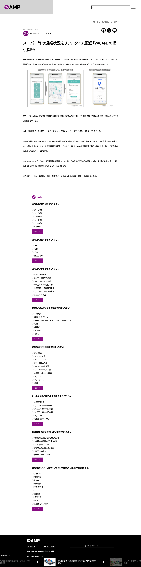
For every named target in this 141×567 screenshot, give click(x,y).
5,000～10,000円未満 (43, 405)
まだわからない (40, 451)
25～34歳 (38, 213)
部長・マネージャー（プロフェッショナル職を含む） (52, 320)
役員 (36, 324)
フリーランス (39, 330)
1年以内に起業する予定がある (46, 441)
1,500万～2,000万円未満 (44, 291)
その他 (36, 252)
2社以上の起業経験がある (44, 448)
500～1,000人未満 (41, 366)
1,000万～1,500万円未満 (44, 288)
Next (103, 561)
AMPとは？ (31, 546)
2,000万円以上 (40, 295)
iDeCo (36, 480)
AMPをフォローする (93, 546)
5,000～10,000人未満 (43, 373)
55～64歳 (38, 223)
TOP (93, 21)
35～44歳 (38, 216)
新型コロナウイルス (32, 29)
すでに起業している (41, 444)
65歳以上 (38, 226)
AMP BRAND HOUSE (35, 556)
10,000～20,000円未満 (43, 409)
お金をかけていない (42, 419)
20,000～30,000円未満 (43, 412)
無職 (36, 383)
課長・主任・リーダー (42, 317)
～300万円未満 (40, 274)
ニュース (100, 21)
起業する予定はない (42, 454)
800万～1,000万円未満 (43, 285)
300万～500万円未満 (42, 278)
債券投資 (37, 497)
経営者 (37, 327)
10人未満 (38, 353)
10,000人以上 (39, 376)
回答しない (38, 256)
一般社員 (37, 314)
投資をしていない (41, 504)
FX (35, 490)
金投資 (37, 494)
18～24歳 (38, 210)
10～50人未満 (39, 356)
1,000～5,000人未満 (42, 370)
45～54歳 (38, 220)
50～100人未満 (40, 359)
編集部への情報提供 (35, 551)
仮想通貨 (37, 483)
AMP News (34, 33)
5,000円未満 (39, 402)
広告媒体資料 (48, 551)
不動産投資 (38, 487)
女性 (36, 249)
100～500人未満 (40, 363)
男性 (36, 245)
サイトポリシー (49, 546)
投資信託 (37, 473)
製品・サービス (111, 21)
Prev (38, 561)
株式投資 (37, 477)
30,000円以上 (39, 415)
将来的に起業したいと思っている (46, 438)
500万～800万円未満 (42, 281)
